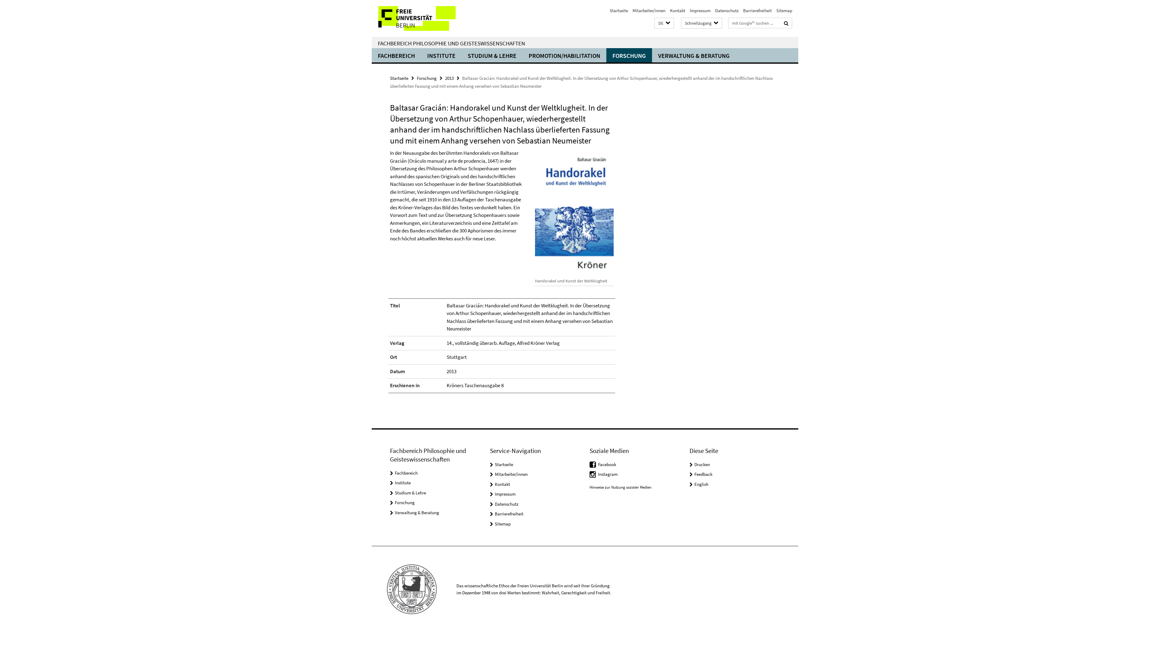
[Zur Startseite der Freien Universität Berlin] (423, 18)
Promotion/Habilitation (564, 55)
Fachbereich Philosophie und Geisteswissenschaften (451, 43)
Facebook (607, 464)
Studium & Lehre (492, 55)
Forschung (629, 55)
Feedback (703, 474)
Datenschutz (727, 10)
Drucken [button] (702, 464)
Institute (441, 55)
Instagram (608, 474)
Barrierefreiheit (757, 10)
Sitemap (784, 10)
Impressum (700, 10)
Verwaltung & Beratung (694, 55)
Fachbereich (396, 55)
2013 (449, 78)
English (701, 484)
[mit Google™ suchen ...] (786, 23)
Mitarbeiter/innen (649, 10)
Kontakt (677, 10)
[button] (664, 23)
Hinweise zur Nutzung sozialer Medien (620, 487)
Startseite (619, 10)
